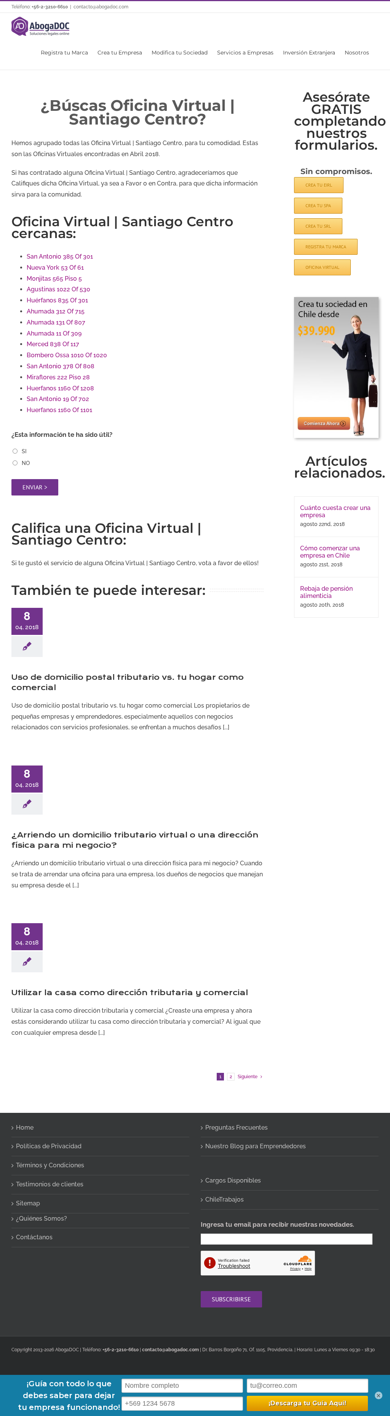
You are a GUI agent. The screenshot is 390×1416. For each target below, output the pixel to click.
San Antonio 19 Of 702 (58, 399)
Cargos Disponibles (233, 1180)
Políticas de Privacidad (49, 1146)
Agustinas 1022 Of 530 (58, 289)
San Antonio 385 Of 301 (60, 256)
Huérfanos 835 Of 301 (57, 300)
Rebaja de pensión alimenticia (326, 592)
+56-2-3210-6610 (50, 7)
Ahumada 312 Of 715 (56, 311)
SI (24, 451)
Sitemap (28, 1203)
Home (25, 1127)
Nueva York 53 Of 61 (55, 267)
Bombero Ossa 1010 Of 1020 (67, 355)
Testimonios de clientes (49, 1184)
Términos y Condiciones (50, 1165)
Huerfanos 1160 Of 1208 (60, 388)
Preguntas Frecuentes (236, 1127)
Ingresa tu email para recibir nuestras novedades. (277, 1224)
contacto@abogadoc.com (101, 7)
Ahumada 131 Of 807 (56, 322)
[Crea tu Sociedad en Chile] (336, 300)
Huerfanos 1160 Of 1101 (59, 410)
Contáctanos (34, 1237)
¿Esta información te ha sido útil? (61, 434)
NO (26, 463)
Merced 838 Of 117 (53, 344)
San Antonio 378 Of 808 (60, 366)
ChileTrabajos (224, 1199)
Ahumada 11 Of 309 (54, 333)
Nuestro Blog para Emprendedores (255, 1146)
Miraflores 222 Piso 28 (58, 377)
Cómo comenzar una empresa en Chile (330, 552)
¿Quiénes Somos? (41, 1218)
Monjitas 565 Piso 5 (54, 278)
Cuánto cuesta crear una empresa (335, 511)
